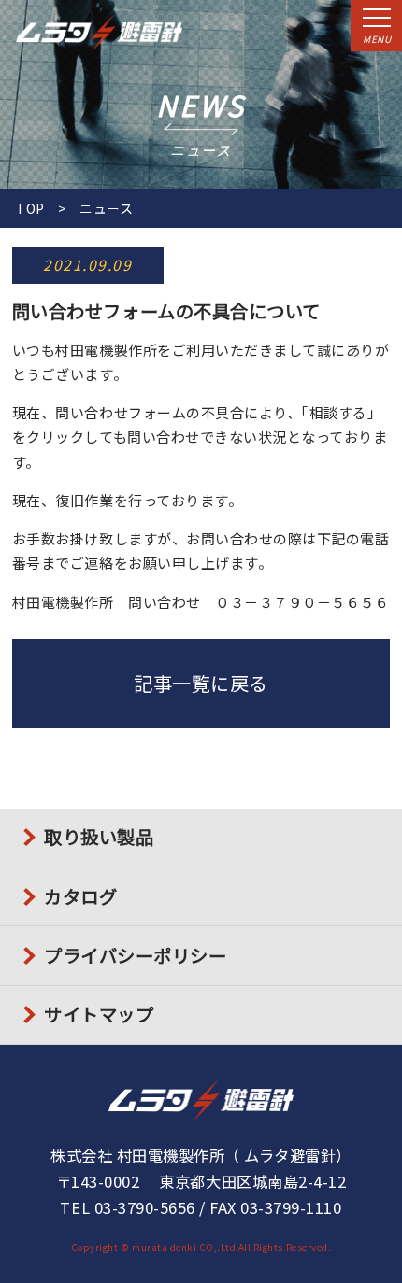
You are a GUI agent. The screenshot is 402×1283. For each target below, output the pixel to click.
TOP (30, 208)
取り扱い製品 (98, 837)
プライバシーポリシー (135, 955)
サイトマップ (98, 1014)
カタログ (80, 896)
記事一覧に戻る (201, 683)
